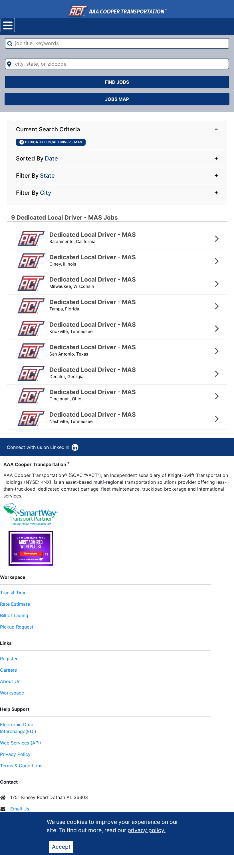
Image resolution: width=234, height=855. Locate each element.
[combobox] (117, 43)
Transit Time (13, 592)
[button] (117, 128)
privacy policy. (147, 830)
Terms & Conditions (21, 765)
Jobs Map (117, 99)
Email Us (19, 809)
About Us (10, 681)
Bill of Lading (14, 615)
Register (9, 658)
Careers (8, 670)
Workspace (12, 693)
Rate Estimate (15, 604)
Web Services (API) (20, 743)
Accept (61, 846)
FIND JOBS (117, 82)
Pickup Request (16, 627)
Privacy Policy (15, 754)
